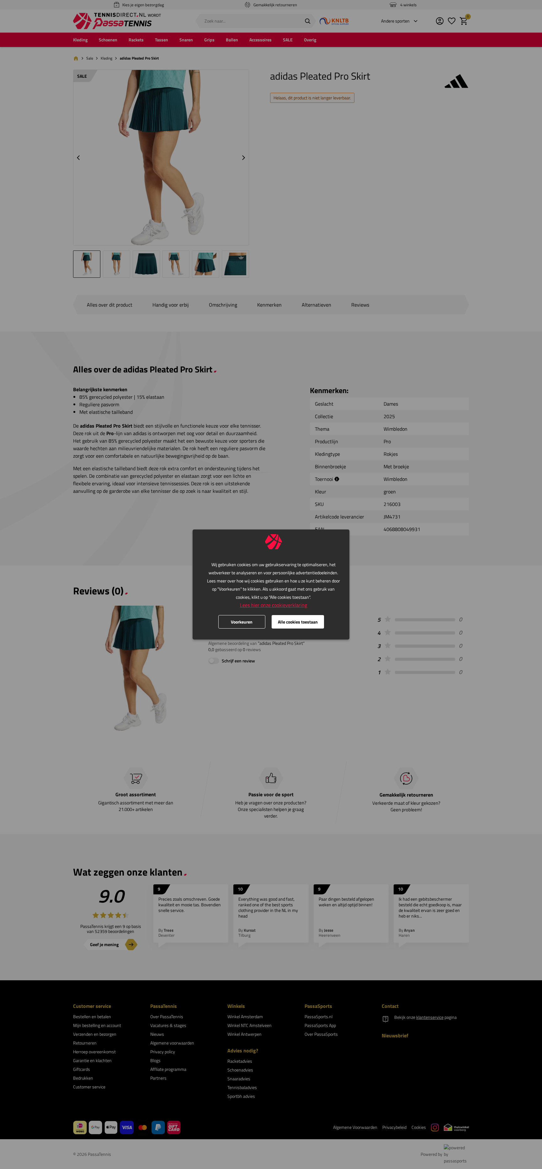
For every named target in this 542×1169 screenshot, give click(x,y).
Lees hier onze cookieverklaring (273, 605)
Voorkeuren (241, 622)
